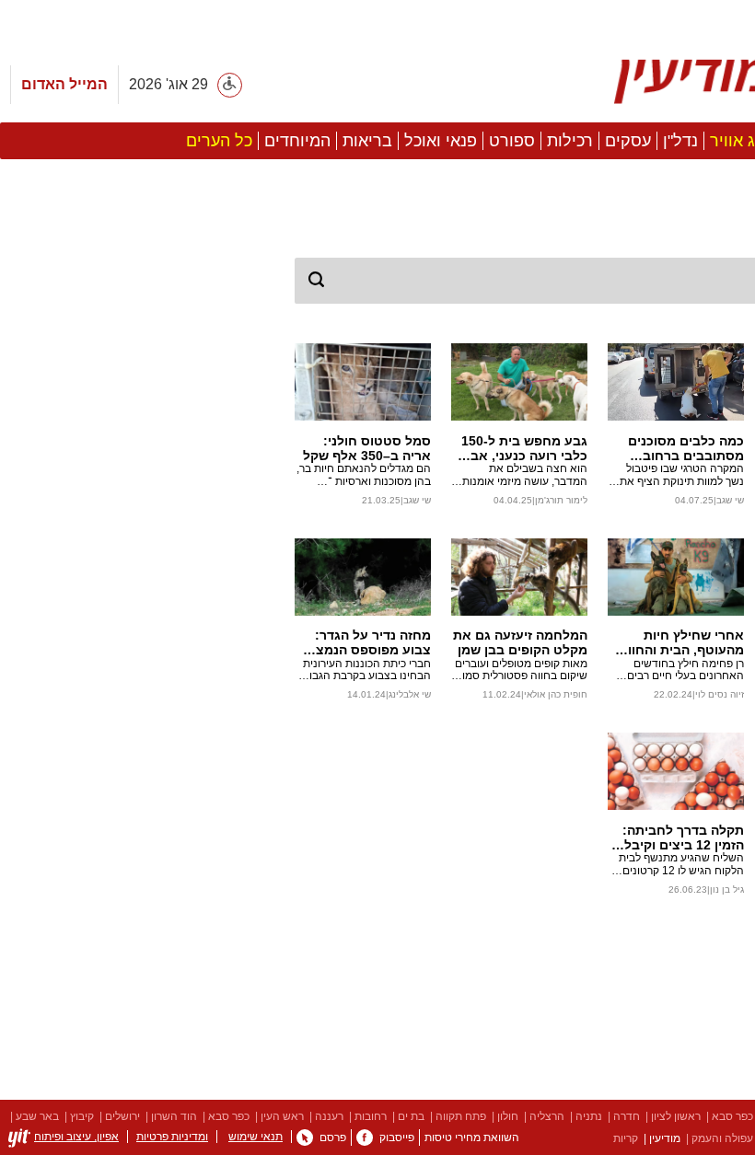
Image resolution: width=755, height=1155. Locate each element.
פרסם (332, 1137)
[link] (364, 1137)
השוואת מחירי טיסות (471, 1137)
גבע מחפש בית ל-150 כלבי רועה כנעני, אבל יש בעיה (524, 448)
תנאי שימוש (255, 1136)
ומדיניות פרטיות (172, 1136)
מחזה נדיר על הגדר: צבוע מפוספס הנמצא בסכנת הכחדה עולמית (366, 642)
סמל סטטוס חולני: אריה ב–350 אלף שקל (367, 448)
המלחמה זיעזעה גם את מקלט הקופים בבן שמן (520, 642)
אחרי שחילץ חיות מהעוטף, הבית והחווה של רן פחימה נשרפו (682, 642)
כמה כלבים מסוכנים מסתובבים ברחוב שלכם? (686, 448)
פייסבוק (396, 1137)
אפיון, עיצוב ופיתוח (76, 1136)
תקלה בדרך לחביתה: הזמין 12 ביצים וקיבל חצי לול (683, 837)
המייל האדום (64, 84)
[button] (138, 744)
